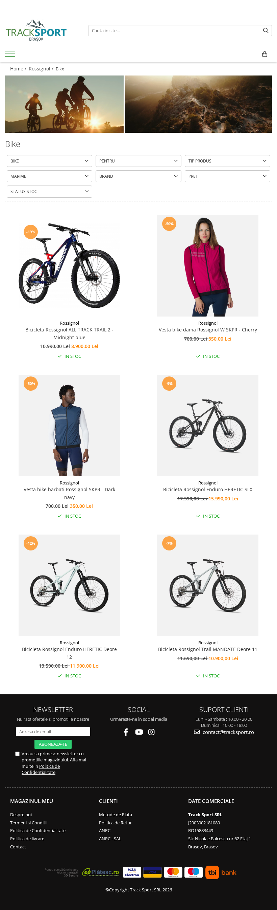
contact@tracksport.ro (227, 732)
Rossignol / (42, 68)
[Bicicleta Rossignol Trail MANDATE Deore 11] (207, 585)
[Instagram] (151, 732)
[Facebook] (126, 732)
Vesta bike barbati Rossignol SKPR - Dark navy (69, 493)
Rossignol (69, 323)
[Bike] (138, 104)
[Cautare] (266, 30)
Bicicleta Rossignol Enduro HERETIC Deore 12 (69, 653)
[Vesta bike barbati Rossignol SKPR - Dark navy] (69, 425)
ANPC (104, 830)
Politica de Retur (115, 823)
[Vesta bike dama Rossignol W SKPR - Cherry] (207, 266)
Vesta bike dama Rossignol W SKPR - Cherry (208, 329)
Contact (18, 847)
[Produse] (11, 56)
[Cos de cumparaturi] (264, 54)
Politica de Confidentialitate (41, 769)
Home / (19, 68)
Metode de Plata (115, 814)
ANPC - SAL (110, 839)
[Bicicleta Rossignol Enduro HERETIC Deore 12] (69, 585)
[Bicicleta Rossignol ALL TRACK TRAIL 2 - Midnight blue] (69, 265)
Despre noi (21, 814)
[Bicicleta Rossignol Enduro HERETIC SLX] (207, 425)
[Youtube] (139, 732)
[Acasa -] (41, 30)
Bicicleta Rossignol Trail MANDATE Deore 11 (207, 649)
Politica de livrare (27, 839)
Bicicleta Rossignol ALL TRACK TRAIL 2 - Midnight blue (69, 333)
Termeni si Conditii (28, 823)
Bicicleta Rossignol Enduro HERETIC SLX (207, 489)
